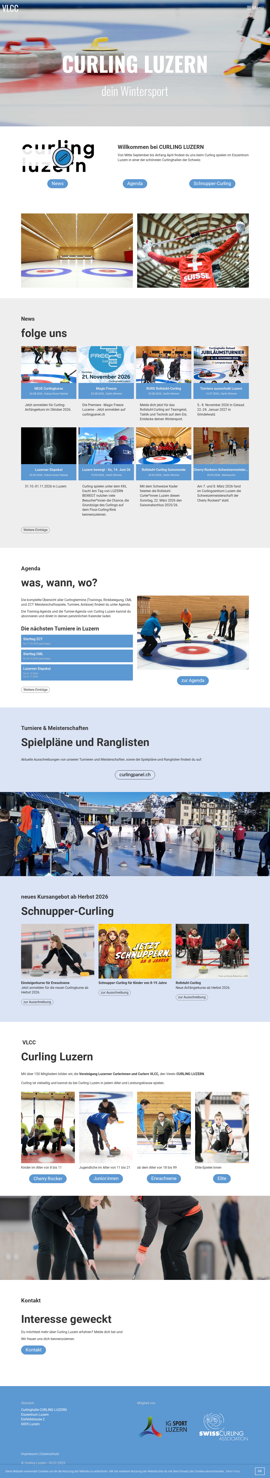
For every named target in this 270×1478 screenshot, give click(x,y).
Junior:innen (106, 1178)
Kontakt (34, 1349)
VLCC (10, 8)
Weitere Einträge (35, 530)
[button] (77, 641)
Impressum (29, 1454)
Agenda (135, 183)
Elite (221, 1178)
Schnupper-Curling (212, 183)
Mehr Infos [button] (233, 1471)
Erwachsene (164, 1178)
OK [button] (260, 1471)
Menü (257, 8)
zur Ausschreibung (37, 1002)
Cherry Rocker (48, 1178)
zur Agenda (192, 680)
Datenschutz (49, 1454)
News (57, 183)
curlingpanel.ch (135, 774)
